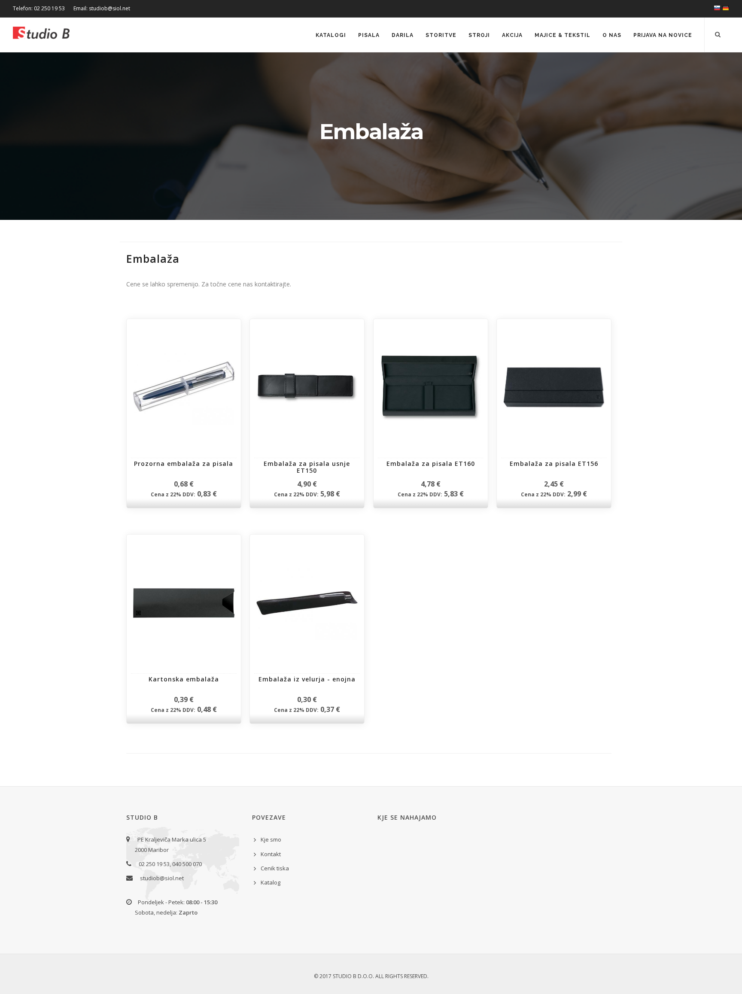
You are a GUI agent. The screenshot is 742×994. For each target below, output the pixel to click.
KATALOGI (331, 35)
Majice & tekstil (562, 35)
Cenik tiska (275, 868)
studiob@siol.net (162, 878)
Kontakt (271, 854)
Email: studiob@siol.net (101, 8)
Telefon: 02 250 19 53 (39, 8)
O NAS (611, 35)
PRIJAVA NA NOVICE (662, 35)
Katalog (270, 882)
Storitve (441, 35)
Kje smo (271, 839)
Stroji (479, 35)
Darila (403, 35)
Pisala (369, 35)
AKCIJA (512, 35)
